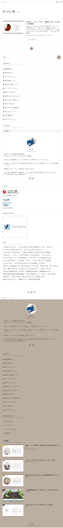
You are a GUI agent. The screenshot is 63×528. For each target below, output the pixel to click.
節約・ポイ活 (10, 92)
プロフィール (10, 119)
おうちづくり (10, 111)
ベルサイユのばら (7, 263)
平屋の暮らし (10, 80)
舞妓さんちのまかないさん (9, 279)
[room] (33, 178)
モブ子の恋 (41, 263)
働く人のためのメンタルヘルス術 (30, 265)
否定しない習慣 (44, 265)
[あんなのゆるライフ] (4, 2)
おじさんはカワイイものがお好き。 (12, 252)
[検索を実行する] (58, 57)
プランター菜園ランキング (10, 195)
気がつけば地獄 (52, 274)
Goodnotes (9, 72)
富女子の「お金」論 (46, 268)
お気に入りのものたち (13, 96)
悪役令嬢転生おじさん (45, 271)
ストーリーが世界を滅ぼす (20, 257)
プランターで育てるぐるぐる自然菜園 (41, 260)
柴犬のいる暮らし (11, 84)
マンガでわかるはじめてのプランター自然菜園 (25, 263)
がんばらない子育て (12, 100)
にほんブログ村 (7, 202)
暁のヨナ (44, 274)
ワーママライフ (11, 88)
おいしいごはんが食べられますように (33, 249)
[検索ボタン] (57, 2)
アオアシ (15, 255)
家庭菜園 (9, 69)
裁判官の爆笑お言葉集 (34, 279)
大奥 (4, 268)
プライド (28, 260)
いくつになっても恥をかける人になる (12, 249)
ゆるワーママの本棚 (12, 107)
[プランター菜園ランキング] (11, 193)
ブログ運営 (9, 115)
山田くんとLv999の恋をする (10, 271)
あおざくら (50, 247)
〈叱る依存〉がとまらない (9, 247)
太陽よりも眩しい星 (12, 268)
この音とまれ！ (7, 255)
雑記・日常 (9, 103)
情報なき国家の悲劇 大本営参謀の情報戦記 (13, 274)
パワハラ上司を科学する (9, 260)
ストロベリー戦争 (7, 257)
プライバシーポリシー (11, 429)
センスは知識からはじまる (44, 257)
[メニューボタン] (61, 2)
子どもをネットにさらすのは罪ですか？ (29, 268)
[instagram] (30, 178)
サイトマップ (9, 425)
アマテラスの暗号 (23, 255)
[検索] (34, 292)
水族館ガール (6, 276)
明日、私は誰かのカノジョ (33, 274)
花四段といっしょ (22, 279)
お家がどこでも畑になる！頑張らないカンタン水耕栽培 (36, 252)
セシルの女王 (32, 257)
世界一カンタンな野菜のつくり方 (11, 265)
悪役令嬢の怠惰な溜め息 (32, 271)
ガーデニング (10, 76)
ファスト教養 (20, 260)
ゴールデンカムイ (46, 255)
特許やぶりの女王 (16, 276)
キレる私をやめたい (35, 255)
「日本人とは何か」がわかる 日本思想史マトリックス (31, 247)
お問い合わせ (9, 421)
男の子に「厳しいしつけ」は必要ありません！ (34, 276)
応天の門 (21, 271)
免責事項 (7, 433)
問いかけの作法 (54, 265)
